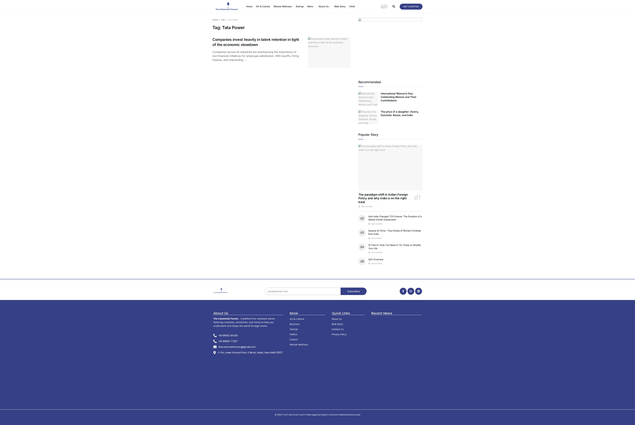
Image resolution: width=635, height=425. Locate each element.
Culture (294, 339)
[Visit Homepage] (226, 6)
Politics (293, 334)
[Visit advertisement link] (390, 45)
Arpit (358, 414)
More (310, 6)
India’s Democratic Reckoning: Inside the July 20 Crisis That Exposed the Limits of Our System (397, 352)
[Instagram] (410, 291)
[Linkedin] (418, 291)
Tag (223, 20)
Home (249, 6)
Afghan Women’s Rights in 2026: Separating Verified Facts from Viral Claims (396, 392)
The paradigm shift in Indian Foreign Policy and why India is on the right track (383, 198)
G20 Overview (375, 259)
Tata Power (233, 20)
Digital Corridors (329, 414)
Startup (300, 6)
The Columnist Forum (294, 414)
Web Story (340, 6)
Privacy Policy (339, 334)
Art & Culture (263, 6)
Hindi (352, 6)
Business (295, 324)
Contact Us (338, 329)
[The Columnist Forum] (221, 291)
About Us (323, 6)
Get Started (411, 6)
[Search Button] (393, 6)
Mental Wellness (283, 6)
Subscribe (353, 291)
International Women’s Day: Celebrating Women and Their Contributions (398, 97)
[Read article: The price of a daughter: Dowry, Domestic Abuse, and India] (368, 117)
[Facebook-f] (403, 291)
